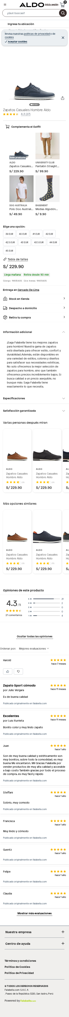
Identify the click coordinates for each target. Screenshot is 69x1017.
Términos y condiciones (20, 960)
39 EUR (9, 233)
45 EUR (9, 250)
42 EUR (49, 233)
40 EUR (23, 233)
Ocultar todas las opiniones (34, 636)
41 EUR (36, 233)
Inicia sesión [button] (51, 4)
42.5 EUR (10, 242)
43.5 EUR (39, 242)
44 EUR (53, 242)
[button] (34, 13)
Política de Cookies (17, 967)
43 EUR (24, 242)
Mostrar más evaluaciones (34, 913)
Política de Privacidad (19, 973)
